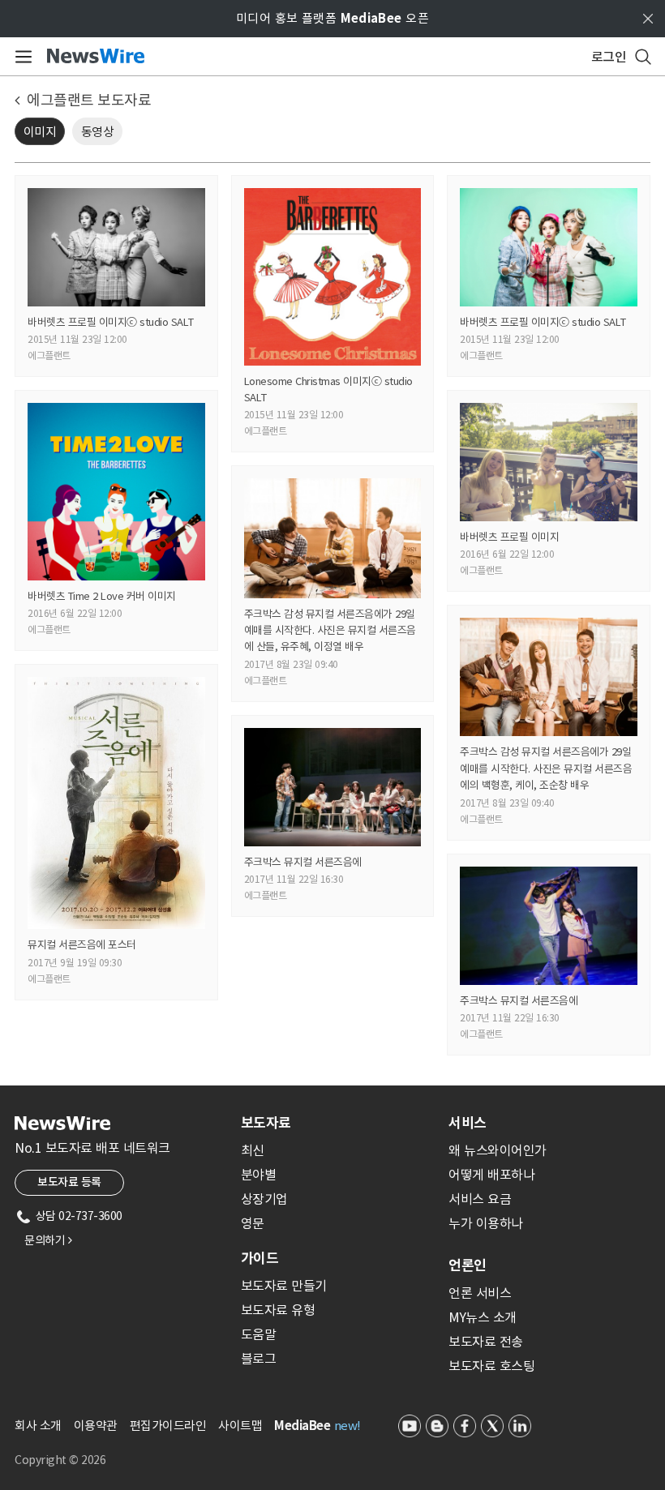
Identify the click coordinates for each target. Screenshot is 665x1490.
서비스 (467, 1123)
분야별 (259, 1175)
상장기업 (264, 1199)
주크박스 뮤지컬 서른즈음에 (303, 862)
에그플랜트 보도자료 (89, 100)
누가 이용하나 (485, 1223)
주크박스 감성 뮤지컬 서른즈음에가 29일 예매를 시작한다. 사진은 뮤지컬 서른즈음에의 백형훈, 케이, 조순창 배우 (546, 768)
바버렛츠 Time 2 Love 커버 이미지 (102, 596)
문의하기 (47, 1240)
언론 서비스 (479, 1293)
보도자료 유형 (278, 1310)
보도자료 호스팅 (491, 1366)
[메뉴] (20, 56)
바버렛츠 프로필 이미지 (509, 537)
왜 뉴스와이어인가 (497, 1150)
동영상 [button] (97, 131)
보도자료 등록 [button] (69, 1182)
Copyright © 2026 (60, 1460)
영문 (252, 1223)
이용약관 (96, 1425)
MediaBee (302, 1425)
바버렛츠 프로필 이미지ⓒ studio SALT (111, 322)
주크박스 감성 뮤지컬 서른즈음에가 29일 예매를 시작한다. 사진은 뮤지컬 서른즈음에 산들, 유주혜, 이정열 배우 (330, 630)
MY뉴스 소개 (482, 1317)
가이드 (259, 1258)
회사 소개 (38, 1425)
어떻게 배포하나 (491, 1175)
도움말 (259, 1334)
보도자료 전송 (485, 1342)
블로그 (259, 1359)
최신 (252, 1150)
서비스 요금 (479, 1199)
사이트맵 (240, 1425)
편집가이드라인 (168, 1425)
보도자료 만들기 (284, 1286)
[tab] (338, 1122)
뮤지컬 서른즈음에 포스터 (82, 945)
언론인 (467, 1265)
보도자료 (266, 1123)
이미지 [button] (40, 131)
